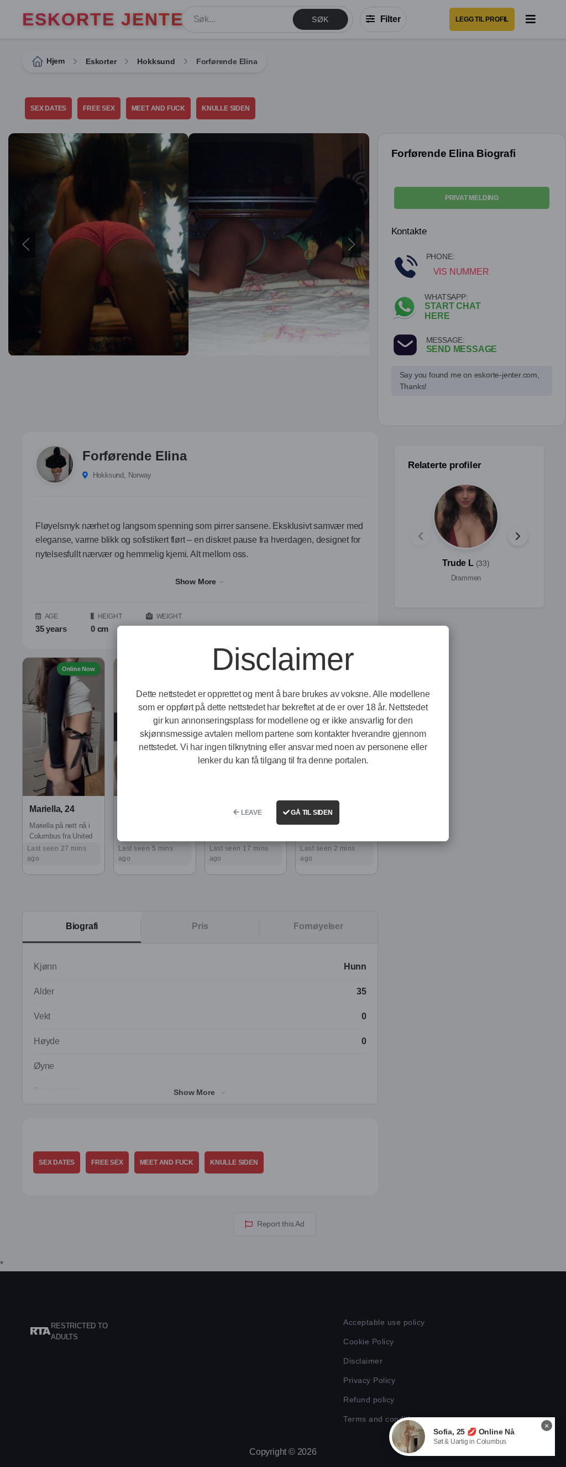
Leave (250, 812)
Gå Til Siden (310, 812)
